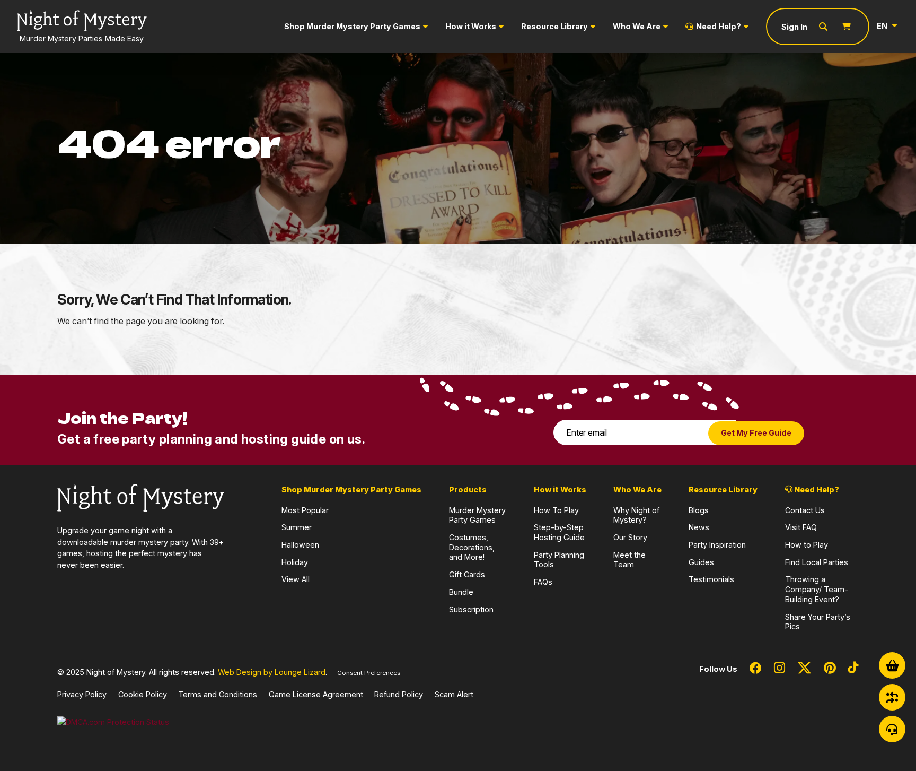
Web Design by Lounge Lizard (271, 672)
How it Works (470, 26)
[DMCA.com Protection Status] (113, 721)
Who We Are (636, 26)
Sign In (794, 26)
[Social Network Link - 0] (755, 668)
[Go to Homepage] (140, 496)
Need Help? (718, 26)
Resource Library (554, 26)
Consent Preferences (368, 673)
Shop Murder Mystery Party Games (352, 26)
